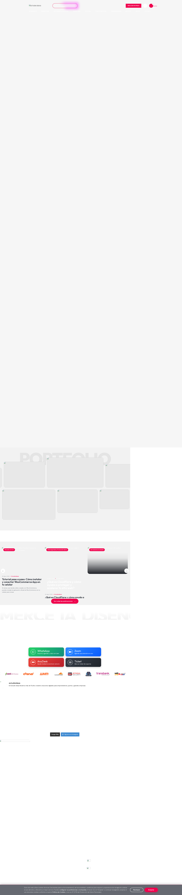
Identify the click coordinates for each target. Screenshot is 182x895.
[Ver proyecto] (24, 474)
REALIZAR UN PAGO (133, 5)
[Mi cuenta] (145, 6)
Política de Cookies (58, 892)
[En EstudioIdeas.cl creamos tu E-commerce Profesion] (75, 700)
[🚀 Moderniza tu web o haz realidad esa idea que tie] (31, 700)
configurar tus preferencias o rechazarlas (73, 890)
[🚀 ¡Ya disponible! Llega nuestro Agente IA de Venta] (119, 700)
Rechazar (136, 890)
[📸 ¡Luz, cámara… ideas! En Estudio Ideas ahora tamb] (97, 721)
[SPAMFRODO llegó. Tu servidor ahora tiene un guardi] (53, 700)
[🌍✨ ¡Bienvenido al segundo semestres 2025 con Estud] (31, 721)
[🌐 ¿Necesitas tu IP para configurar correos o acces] (53, 721)
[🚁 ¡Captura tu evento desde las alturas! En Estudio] (75, 721)
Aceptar (151, 890)
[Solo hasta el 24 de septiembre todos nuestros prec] (97, 700)
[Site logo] (35, 6)
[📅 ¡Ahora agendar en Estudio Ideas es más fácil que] (119, 721)
